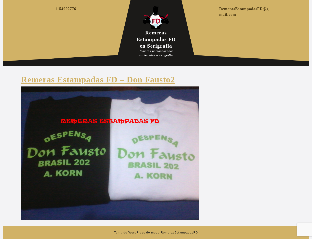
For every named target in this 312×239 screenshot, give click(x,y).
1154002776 (65, 9)
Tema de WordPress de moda (137, 232)
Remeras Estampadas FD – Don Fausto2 (98, 79)
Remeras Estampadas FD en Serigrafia (156, 39)
